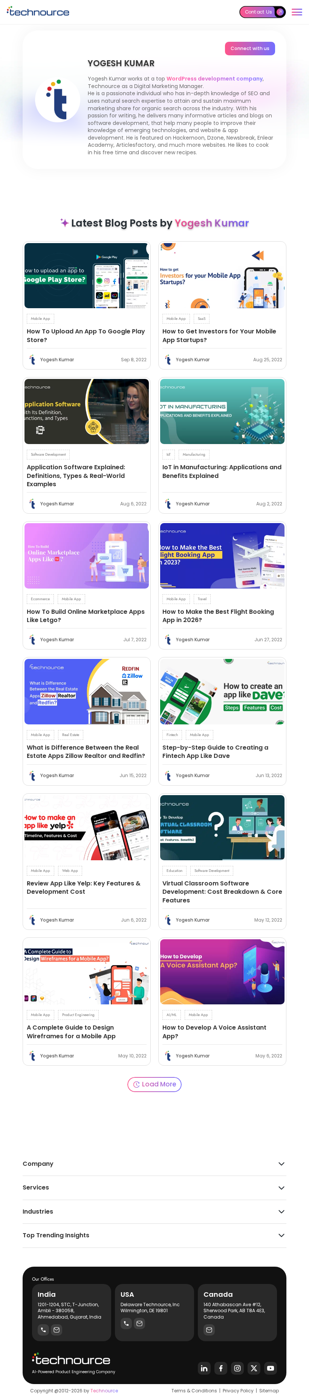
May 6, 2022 (268, 1056)
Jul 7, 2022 (135, 640)
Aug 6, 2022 (133, 504)
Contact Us (258, 11)
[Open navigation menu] (297, 12)
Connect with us (250, 48)
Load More (159, 1084)
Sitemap (269, 1390)
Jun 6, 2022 (134, 920)
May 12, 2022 (268, 920)
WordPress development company (215, 78)
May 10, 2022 (132, 1056)
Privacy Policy (238, 1390)
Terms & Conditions (194, 1390)
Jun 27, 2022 (268, 640)
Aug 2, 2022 (269, 504)
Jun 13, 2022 (268, 776)
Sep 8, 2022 (134, 360)
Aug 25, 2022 (267, 360)
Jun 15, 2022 (133, 776)
